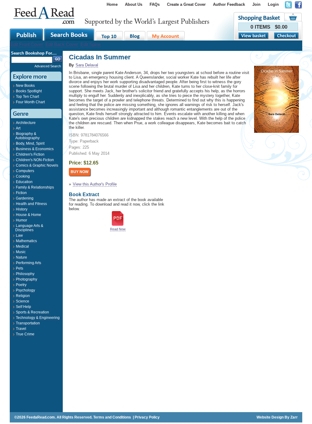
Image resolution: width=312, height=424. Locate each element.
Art (18, 128)
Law (19, 235)
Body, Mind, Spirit (30, 143)
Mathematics (26, 241)
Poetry (21, 285)
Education (24, 182)
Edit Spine (90, 44)
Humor (21, 220)
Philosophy (25, 274)
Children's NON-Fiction (35, 160)
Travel (21, 329)
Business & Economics (35, 149)
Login (273, 4)
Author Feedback (229, 4)
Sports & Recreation (32, 312)
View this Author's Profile (95, 184)
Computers (25, 171)
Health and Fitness (31, 204)
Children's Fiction (30, 154)
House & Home (28, 215)
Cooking (23, 176)
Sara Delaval (87, 65)
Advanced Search (47, 66)
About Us (133, 4)
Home (112, 4)
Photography (26, 279)
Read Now (118, 229)
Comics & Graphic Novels (37, 165)
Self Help (23, 307)
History (21, 209)
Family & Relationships (35, 187)
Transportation (28, 323)
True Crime (25, 334)
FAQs (155, 4)
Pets (19, 268)
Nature (21, 257)
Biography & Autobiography (27, 136)
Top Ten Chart (27, 96)
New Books (25, 85)
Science (22, 301)
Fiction (21, 193)
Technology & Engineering (38, 318)
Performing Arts (28, 263)
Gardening (25, 198)
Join (256, 4)
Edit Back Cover (61, 44)
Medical (22, 246)
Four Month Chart (30, 102)
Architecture (26, 123)
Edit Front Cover (26, 44)
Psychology (25, 290)
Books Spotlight (29, 91)
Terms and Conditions (112, 417)
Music (21, 252)
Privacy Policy (147, 417)
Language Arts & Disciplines (29, 228)
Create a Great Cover (186, 4)
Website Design (270, 417)
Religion (23, 296)
